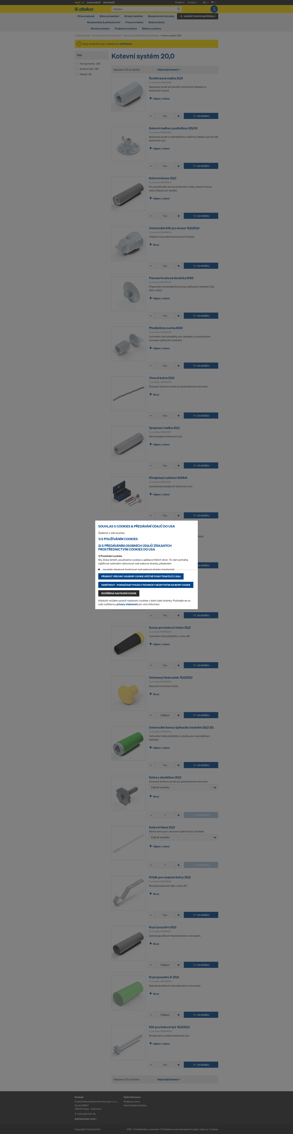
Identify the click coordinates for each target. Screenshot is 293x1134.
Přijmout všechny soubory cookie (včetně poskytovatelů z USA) (141, 576)
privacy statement (127, 604)
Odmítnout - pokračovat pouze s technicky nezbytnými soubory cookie (145, 584)
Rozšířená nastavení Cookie (118, 593)
